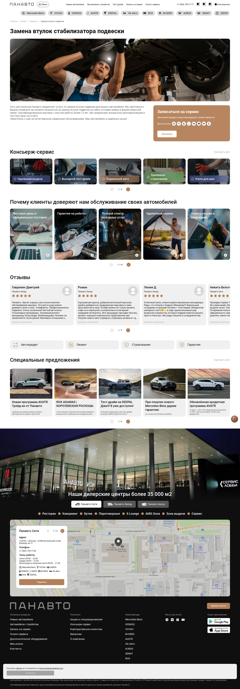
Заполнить (167, 134)
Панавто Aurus (156, 504)
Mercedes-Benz (133, 619)
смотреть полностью (22, 322)
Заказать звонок (218, 606)
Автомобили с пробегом (98, 4)
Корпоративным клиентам (86, 629)
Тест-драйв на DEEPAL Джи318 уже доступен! (117, 404)
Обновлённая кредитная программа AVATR (207, 404)
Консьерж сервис (80, 624)
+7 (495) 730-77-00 (27, 551)
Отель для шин (204, 178)
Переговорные (109, 513)
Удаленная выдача (30, 178)
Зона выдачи (175, 513)
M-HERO (129, 634)
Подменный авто (117, 178)
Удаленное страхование (159, 176)
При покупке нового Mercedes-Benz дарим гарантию (160, 406)
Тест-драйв (118, 4)
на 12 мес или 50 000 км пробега (158, 414)
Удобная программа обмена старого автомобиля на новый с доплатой (27, 413)
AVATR (129, 639)
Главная (14, 21)
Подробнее (42, 582)
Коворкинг (70, 513)
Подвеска (33, 21)
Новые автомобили (75, 4)
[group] (33, 13)
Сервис (23, 21)
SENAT (129, 653)
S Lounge (132, 513)
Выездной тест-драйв (76, 178)
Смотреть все (222, 152)
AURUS (129, 648)
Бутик (88, 513)
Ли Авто (130, 643)
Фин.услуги (16, 643)
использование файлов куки (51, 668)
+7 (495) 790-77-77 (185, 4)
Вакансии (76, 634)
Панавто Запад (123, 504)
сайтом (19, 668)
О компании (77, 639)
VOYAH (129, 629)
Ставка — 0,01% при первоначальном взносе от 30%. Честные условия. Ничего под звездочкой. (208, 412)
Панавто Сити (89, 504)
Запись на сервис (134, 4)
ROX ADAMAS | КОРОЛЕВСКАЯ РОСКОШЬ (74, 404)
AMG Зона (153, 513)
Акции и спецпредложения (86, 619)
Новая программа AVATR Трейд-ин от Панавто (30, 404)
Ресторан (49, 513)
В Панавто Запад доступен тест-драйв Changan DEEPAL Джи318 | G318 (116, 413)
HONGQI (130, 624)
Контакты (16, 648)
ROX (127, 658)
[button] (112, 189)
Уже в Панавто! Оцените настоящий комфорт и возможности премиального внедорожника (75, 413)
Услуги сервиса (153, 4)
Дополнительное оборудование (28, 639)
